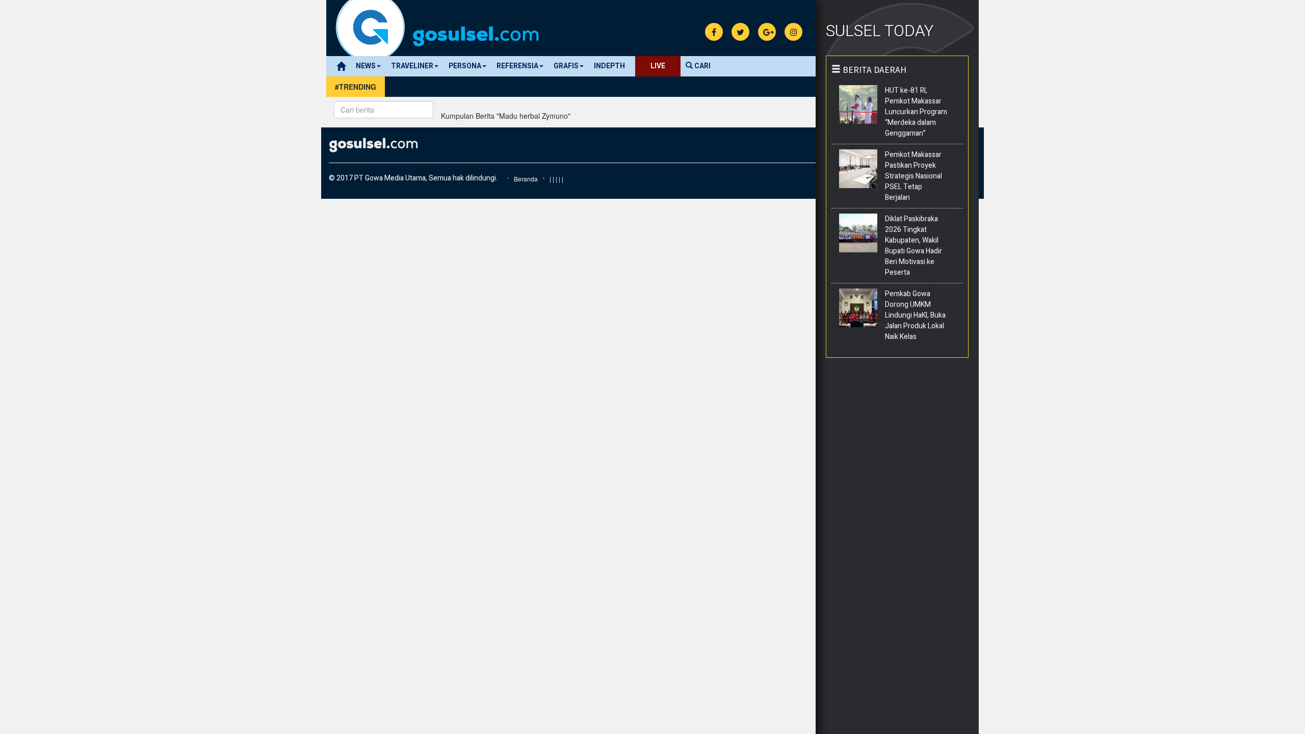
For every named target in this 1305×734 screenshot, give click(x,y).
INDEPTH (609, 66)
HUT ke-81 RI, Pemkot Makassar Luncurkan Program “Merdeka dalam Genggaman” (916, 112)
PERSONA (465, 66)
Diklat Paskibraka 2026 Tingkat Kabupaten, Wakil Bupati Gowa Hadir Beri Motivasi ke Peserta (913, 246)
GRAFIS (566, 66)
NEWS (366, 66)
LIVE (657, 66)
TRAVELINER (412, 66)
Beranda (526, 178)
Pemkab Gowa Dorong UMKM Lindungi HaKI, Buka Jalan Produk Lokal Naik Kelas (915, 315)
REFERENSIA (517, 66)
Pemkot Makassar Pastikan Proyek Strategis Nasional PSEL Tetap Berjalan (913, 176)
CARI (702, 66)
